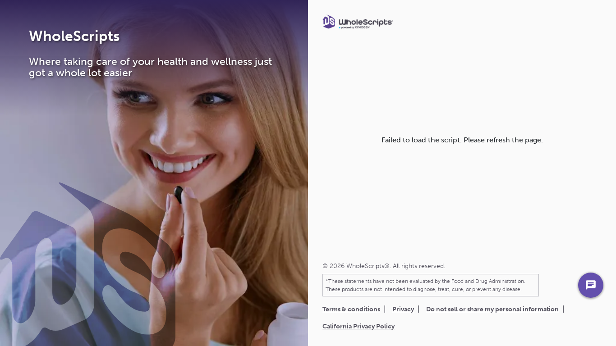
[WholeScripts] (357, 21)
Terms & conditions (351, 309)
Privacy (403, 309)
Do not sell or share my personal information (492, 309)
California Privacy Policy (358, 326)
